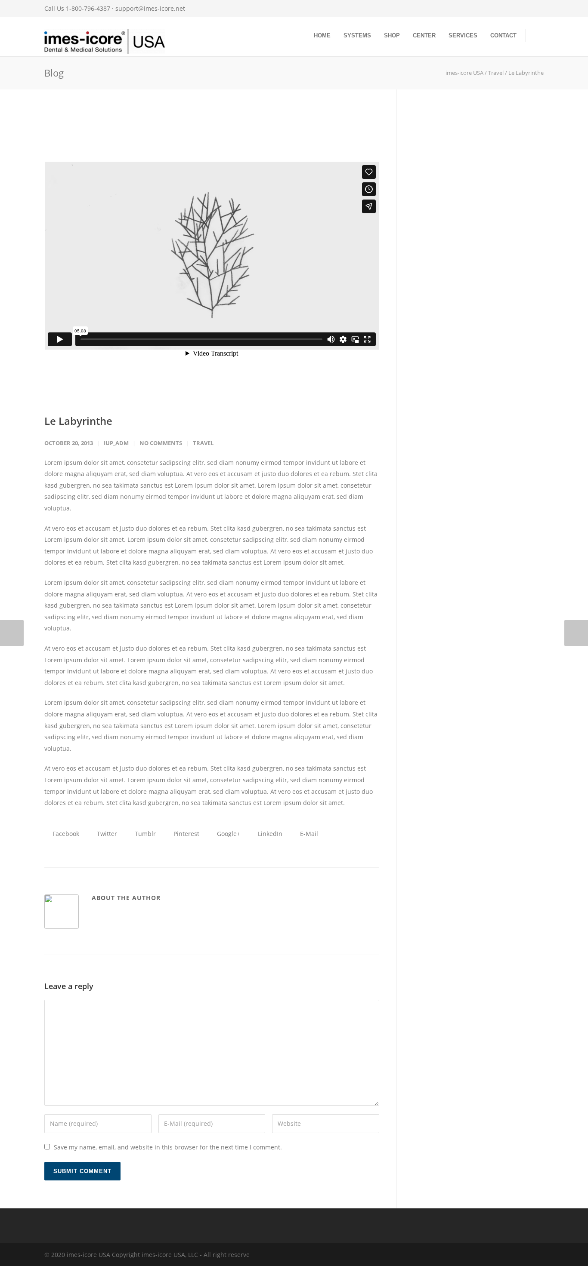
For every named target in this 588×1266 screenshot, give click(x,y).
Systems (357, 35)
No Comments (160, 443)
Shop (392, 35)
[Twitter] (500, 8)
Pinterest (185, 834)
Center (424, 35)
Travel (203, 443)
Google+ (227, 834)
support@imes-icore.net (150, 8)
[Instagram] (466, 8)
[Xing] (517, 8)
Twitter (106, 834)
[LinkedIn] (483, 8)
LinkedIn (269, 834)
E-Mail (308, 834)
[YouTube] (535, 8)
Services (463, 35)
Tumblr (144, 834)
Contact (503, 35)
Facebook (65, 834)
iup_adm (116, 443)
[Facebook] (449, 8)
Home (322, 35)
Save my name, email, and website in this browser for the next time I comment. (168, 1147)
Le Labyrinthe (78, 421)
